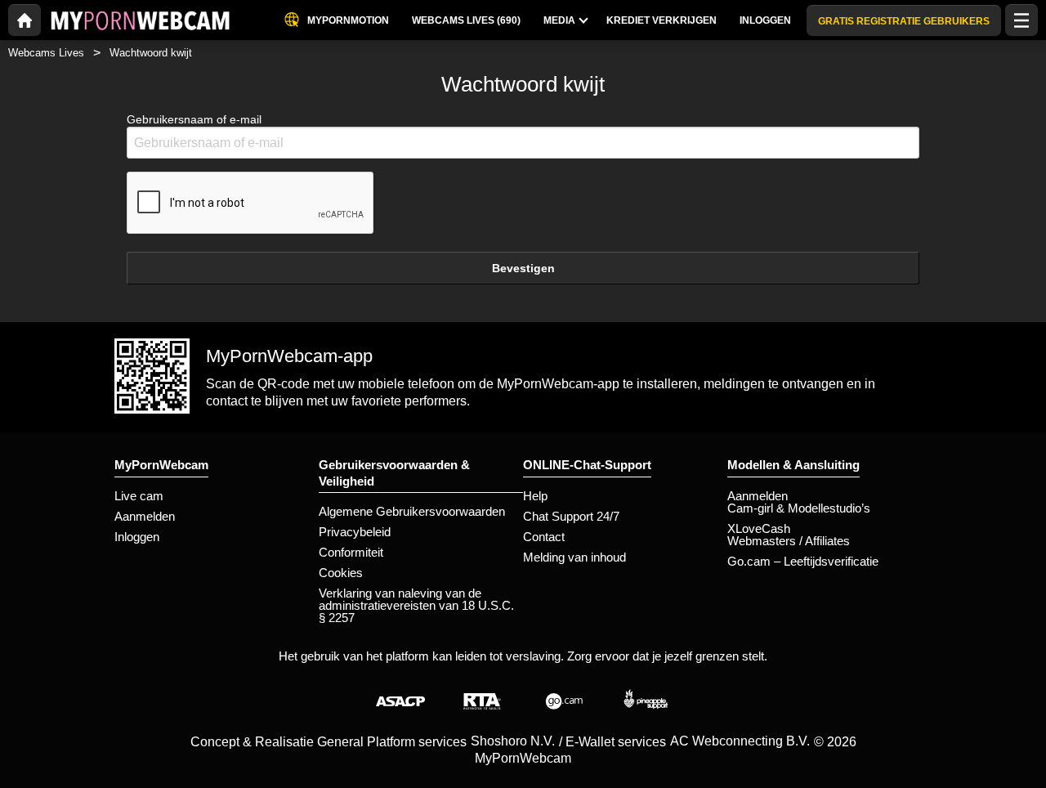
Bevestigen (523, 268)
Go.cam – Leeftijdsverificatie (802, 561)
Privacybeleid (355, 532)
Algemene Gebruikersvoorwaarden (412, 511)
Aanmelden (144, 516)
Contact (544, 537)
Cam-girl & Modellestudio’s (798, 508)
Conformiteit (351, 552)
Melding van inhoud (574, 557)
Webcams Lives (46, 53)
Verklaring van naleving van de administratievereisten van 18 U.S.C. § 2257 (416, 605)
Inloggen (136, 537)
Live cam (138, 496)
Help (535, 496)
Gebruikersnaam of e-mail (194, 119)
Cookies (341, 573)
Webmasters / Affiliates (788, 541)
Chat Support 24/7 (571, 516)
